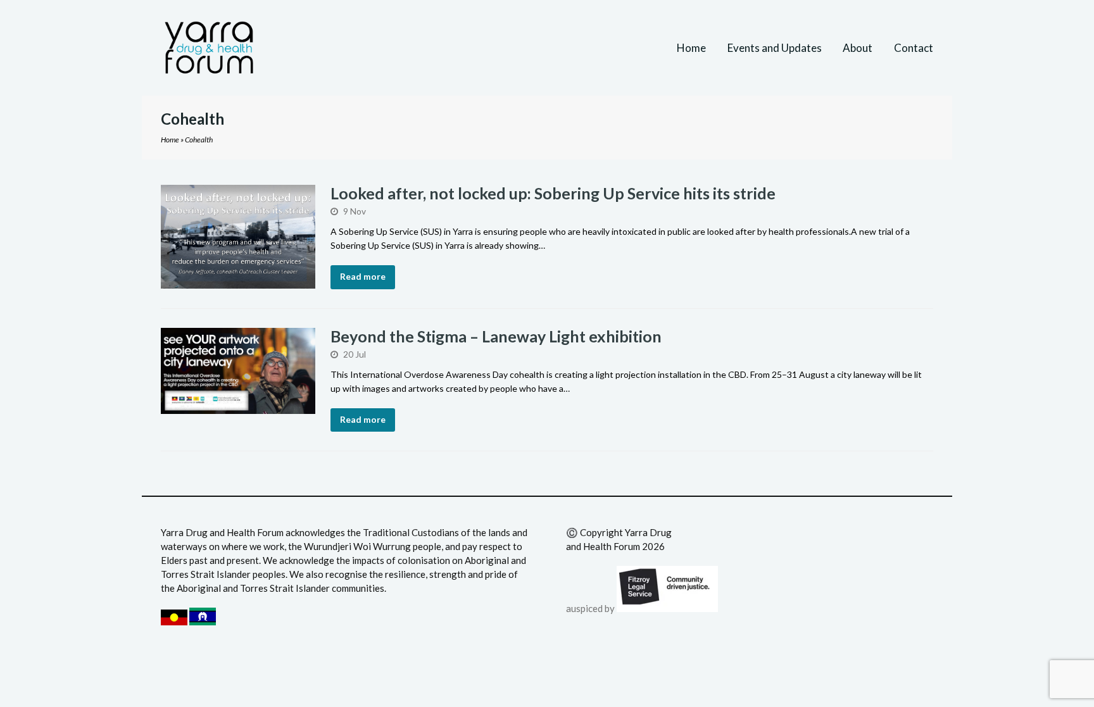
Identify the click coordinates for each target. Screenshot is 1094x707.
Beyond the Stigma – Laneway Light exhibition (497, 336)
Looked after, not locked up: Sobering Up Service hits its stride (553, 193)
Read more (363, 276)
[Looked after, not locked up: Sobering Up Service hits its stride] (238, 281)
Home (170, 139)
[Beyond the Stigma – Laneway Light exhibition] (238, 407)
